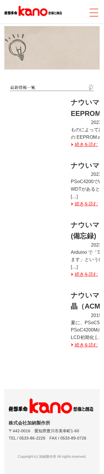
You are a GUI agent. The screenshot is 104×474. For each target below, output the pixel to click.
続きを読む (86, 144)
